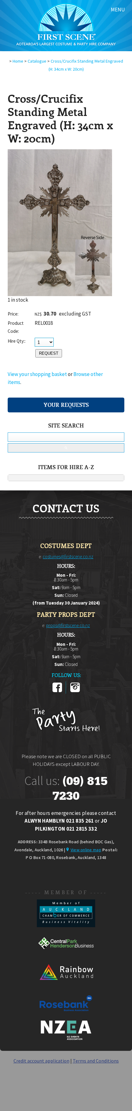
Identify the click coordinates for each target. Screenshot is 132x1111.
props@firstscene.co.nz (68, 625)
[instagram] (75, 691)
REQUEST (48, 353)
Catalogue (37, 61)
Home (18, 61)
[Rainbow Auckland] (66, 985)
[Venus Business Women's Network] (66, 1038)
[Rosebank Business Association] (66, 1015)
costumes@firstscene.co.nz (68, 557)
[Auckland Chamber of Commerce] (66, 925)
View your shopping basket (37, 374)
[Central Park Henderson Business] (66, 955)
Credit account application (41, 1061)
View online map (86, 850)
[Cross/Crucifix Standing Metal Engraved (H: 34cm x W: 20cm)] (60, 294)
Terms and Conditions (96, 1061)
